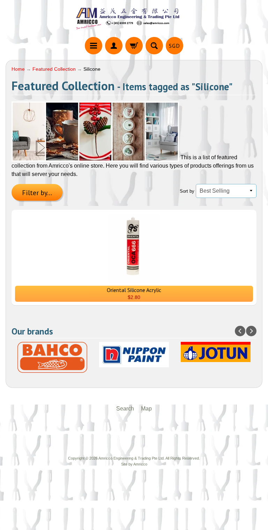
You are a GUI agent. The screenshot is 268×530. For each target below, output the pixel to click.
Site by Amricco (134, 464)
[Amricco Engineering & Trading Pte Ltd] (134, 19)
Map (146, 409)
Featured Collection (54, 69)
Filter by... (37, 192)
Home (18, 69)
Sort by (187, 191)
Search (125, 409)
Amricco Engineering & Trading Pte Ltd (131, 458)
